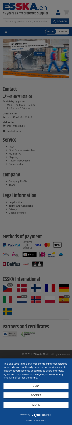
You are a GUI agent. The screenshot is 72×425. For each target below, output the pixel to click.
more (36, 404)
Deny (36, 385)
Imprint (29, 420)
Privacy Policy (40, 420)
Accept (36, 395)
